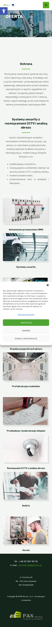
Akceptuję (26, 322)
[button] (47, 285)
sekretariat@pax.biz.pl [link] (30, 565)
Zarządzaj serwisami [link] (26, 315)
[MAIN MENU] (46, 5)
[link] (4, 11)
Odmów (26, 330)
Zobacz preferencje (26, 338)
